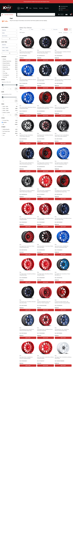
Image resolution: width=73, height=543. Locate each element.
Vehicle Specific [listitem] (6, 129)
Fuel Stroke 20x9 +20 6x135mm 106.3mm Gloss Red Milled (26, 52)
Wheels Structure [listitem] (6, 65)
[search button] (53, 14)
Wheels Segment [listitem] (6, 69)
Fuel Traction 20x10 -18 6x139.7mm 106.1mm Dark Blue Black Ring (27, 163)
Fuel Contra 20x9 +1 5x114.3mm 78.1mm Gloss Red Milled (45, 247)
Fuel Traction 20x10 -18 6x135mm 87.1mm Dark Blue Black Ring (63, 219)
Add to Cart (27, 60)
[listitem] (9, 106)
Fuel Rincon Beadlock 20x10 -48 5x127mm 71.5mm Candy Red (43, 302)
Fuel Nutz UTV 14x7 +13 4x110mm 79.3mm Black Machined (26, 135)
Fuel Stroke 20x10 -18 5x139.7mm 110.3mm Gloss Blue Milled (44, 52)
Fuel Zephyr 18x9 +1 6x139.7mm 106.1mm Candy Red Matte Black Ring (45, 108)
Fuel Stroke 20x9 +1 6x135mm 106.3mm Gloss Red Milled (63, 52)
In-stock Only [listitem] (5, 120)
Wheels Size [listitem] (5, 67)
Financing (35, 8)
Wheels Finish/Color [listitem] (7, 61)
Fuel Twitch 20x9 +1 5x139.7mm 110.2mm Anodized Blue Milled (28, 80)
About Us (46, 8)
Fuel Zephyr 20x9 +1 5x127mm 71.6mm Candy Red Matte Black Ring (45, 163)
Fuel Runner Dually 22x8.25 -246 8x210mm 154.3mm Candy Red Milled (62, 302)
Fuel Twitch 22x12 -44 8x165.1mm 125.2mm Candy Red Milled (44, 191)
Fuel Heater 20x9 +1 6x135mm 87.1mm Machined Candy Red (45, 330)
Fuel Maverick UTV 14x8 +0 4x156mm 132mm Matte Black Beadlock (27, 191)
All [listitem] (3, 124)
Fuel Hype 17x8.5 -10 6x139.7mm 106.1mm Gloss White (63, 358)
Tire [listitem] (3, 135)
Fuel (20, 50)
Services (41, 8)
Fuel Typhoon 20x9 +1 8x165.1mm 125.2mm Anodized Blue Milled (61, 163)
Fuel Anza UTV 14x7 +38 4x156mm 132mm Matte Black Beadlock (62, 135)
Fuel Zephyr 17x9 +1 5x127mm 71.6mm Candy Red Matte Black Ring (62, 191)
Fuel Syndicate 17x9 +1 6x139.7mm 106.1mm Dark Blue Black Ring (62, 330)
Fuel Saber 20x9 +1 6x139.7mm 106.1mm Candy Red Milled (28, 274)
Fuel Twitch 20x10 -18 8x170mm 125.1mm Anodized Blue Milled (28, 108)
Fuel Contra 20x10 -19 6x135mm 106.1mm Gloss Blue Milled (45, 80)
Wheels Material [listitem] (6, 63)
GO (16, 88)
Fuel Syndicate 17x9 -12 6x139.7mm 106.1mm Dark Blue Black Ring (27, 330)
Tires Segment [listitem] (6, 75)
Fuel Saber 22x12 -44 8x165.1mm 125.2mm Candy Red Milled (26, 358)
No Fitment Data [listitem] (6, 131)
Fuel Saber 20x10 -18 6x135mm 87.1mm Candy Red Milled (45, 274)
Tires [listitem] (4, 71)
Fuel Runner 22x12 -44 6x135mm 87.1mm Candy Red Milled (45, 219)
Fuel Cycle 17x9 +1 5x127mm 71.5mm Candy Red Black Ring (27, 247)
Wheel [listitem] (4, 133)
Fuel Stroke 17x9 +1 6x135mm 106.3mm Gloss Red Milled (45, 135)
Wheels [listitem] (4, 59)
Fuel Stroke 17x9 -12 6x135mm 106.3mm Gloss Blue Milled (28, 302)
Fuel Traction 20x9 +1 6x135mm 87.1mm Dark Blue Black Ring (63, 80)
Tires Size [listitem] (5, 77)
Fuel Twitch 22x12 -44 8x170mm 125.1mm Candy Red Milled (45, 358)
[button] (66, 14)
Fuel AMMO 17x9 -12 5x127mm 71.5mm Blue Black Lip (62, 274)
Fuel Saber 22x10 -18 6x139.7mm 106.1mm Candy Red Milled (28, 219)
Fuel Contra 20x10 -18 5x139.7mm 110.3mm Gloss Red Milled (61, 108)
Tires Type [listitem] (5, 73)
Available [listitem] (5, 122)
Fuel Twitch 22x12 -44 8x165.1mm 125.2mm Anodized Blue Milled (61, 247)
